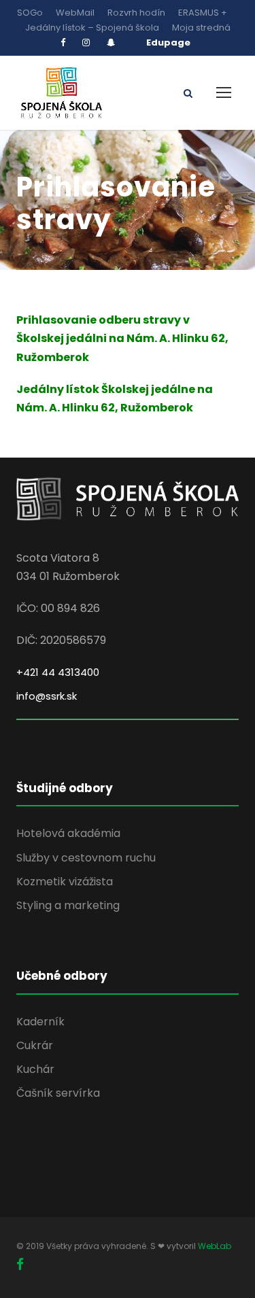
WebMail (75, 12)
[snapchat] (111, 42)
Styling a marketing (68, 905)
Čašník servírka (58, 1093)
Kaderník (40, 1021)
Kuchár (35, 1069)
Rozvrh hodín (136, 12)
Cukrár (34, 1045)
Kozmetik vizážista (64, 881)
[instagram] (86, 42)
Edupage (168, 42)
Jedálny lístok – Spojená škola (92, 27)
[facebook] (63, 42)
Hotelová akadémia (68, 833)
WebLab (214, 1246)
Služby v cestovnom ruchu (86, 858)
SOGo (30, 12)
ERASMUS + (202, 12)
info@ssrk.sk (46, 696)
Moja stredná (201, 27)
